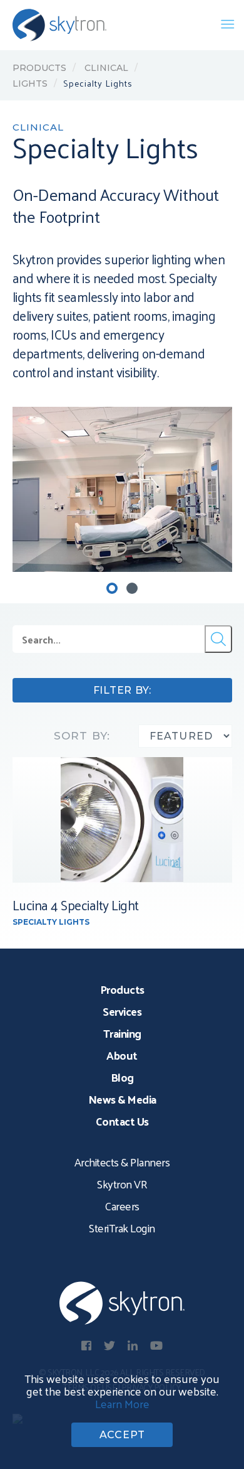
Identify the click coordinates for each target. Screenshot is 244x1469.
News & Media (122, 1099)
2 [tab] (132, 588)
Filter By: (122, 690)
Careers (122, 1205)
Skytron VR (122, 1183)
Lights (30, 83)
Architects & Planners (122, 1161)
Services (122, 1011)
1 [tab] (112, 588)
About (122, 1055)
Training (122, 1033)
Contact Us (122, 1121)
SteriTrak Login (122, 1227)
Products (39, 67)
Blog (122, 1077)
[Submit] (218, 639)
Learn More (122, 1403)
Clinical (105, 67)
